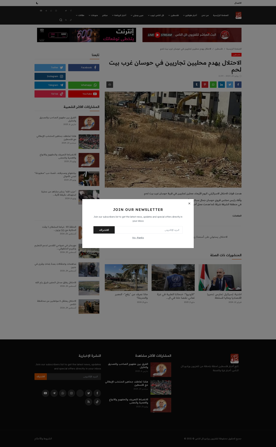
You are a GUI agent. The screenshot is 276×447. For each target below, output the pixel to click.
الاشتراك (104, 229)
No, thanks (138, 237)
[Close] (189, 203)
